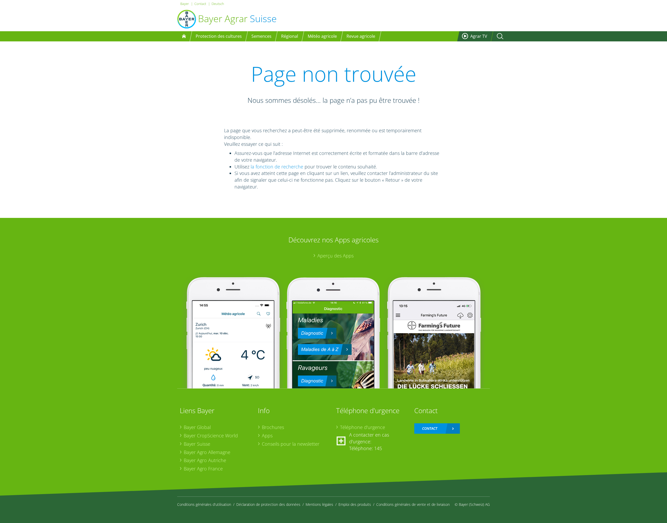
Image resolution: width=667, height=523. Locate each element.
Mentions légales (319, 504)
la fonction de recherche (277, 166)
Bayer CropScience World (211, 435)
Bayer (184, 3)
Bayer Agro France (203, 468)
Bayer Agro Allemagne (207, 452)
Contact (200, 3)
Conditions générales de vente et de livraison (413, 504)
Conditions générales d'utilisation (204, 504)
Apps (267, 435)
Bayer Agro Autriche (205, 460)
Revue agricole (361, 36)
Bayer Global (197, 427)
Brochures (273, 427)
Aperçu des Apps (335, 256)
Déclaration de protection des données (268, 504)
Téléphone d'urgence (362, 427)
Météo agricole (322, 36)
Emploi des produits (354, 504)
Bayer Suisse (197, 444)
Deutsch (218, 3)
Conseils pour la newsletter (290, 444)
